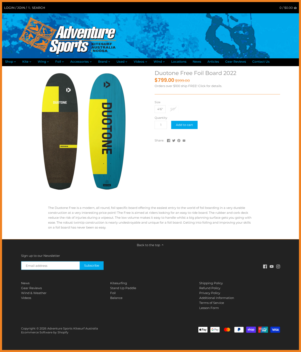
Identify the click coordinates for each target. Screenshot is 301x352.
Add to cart (184, 125)
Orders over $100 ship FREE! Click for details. (188, 86)
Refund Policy (209, 288)
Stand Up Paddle (123, 288)
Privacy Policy (209, 293)
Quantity (161, 117)
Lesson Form (209, 308)
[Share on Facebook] (168, 140)
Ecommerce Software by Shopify (44, 332)
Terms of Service (211, 303)
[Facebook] (265, 266)
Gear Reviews (31, 288)
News (25, 283)
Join (21, 8)
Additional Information (216, 298)
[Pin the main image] (178, 140)
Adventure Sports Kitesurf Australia (72, 328)
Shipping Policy (211, 283)
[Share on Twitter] (173, 140)
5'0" (173, 109)
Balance (116, 298)
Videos (26, 298)
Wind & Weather (33, 293)
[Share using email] (184, 140)
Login (9, 8)
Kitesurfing (118, 283)
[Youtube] (272, 266)
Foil (113, 293)
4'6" (160, 109)
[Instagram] (278, 266)
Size (157, 102)
